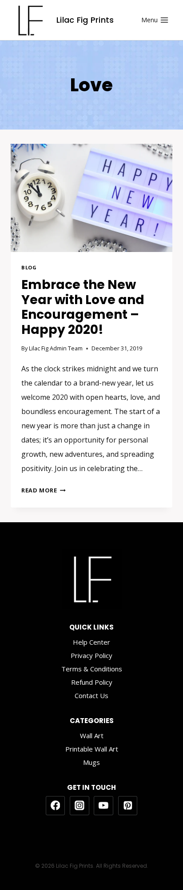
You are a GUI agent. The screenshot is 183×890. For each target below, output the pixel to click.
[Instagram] (79, 806)
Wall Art (91, 735)
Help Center (91, 642)
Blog (28, 267)
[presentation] (91, 198)
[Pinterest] (128, 806)
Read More (43, 490)
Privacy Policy (91, 655)
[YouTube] (103, 806)
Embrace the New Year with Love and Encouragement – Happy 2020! (82, 307)
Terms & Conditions (91, 668)
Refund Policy (91, 682)
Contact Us (91, 695)
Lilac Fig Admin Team (56, 348)
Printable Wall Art (91, 748)
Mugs (91, 762)
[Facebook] (55, 806)
